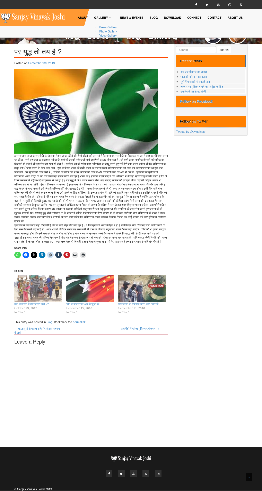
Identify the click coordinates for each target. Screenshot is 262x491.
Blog (153, 18)
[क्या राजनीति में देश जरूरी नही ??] (38, 288)
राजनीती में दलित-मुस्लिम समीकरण (140, 328)
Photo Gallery (108, 31)
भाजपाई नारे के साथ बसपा (194, 77)
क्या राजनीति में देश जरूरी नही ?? (31, 304)
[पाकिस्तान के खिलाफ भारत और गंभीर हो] (142, 288)
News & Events (131, 18)
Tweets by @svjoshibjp (191, 131)
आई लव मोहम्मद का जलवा (194, 72)
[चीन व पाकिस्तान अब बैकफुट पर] (90, 288)
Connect (194, 18)
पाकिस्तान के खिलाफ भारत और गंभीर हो (138, 304)
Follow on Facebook (196, 101)
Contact (214, 18)
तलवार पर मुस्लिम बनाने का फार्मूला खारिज (202, 86)
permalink (79, 322)
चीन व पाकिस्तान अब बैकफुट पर (82, 304)
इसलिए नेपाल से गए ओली (193, 91)
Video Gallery (108, 35)
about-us (235, 18)
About (83, 18)
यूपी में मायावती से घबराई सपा (195, 81)
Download (172, 18)
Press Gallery (108, 27)
